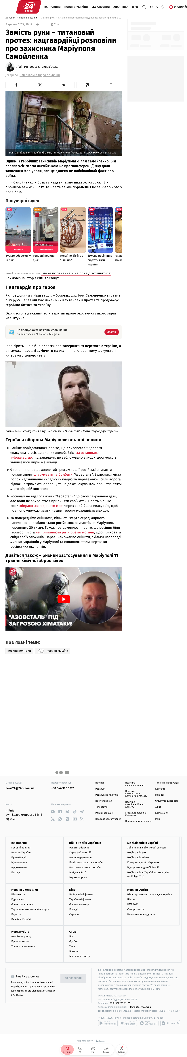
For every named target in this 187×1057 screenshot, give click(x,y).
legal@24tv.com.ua (140, 1007)
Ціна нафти (18, 894)
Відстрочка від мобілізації (143, 867)
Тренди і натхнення (23, 946)
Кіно (72, 889)
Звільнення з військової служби (146, 847)
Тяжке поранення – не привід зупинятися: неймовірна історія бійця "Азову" (58, 275)
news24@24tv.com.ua (20, 788)
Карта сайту (161, 813)
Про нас (99, 783)
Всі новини (52, 6)
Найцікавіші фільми (81, 894)
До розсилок (73, 978)
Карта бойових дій (80, 852)
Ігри (135, 6)
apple (128, 1023)
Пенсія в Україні (21, 919)
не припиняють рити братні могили (65, 532)
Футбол (73, 941)
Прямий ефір (19, 857)
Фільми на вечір (79, 904)
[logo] (29, 7)
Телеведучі (101, 807)
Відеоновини (19, 862)
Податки (16, 914)
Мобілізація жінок (138, 857)
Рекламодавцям (104, 813)
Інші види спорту (79, 956)
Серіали (74, 914)
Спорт (73, 931)
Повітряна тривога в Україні (86, 862)
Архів (158, 807)
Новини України (76, 6)
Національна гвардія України (40, 75)
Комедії (73, 909)
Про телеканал (103, 801)
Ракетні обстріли (79, 847)
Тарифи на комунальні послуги (30, 909)
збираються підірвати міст (41, 506)
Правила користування (108, 819)
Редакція (100, 789)
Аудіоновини (19, 867)
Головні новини (20, 847)
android (108, 1023)
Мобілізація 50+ (136, 852)
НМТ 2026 (132, 904)
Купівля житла (20, 941)
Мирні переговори (80, 857)
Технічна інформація (167, 783)
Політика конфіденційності (135, 784)
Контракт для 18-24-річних (143, 862)
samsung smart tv (170, 1023)
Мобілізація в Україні (142, 843)
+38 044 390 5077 (62, 788)
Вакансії (159, 795)
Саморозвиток (136, 909)
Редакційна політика (107, 795)
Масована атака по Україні (85, 867)
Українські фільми (80, 899)
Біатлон (74, 951)
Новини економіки (24, 889)
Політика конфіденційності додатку (135, 804)
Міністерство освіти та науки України (149, 894)
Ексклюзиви (101, 6)
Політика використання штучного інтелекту (136, 793)
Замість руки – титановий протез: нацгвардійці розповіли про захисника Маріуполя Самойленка (81, 18)
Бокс (72, 936)
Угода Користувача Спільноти (135, 814)
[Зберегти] (111, 85)
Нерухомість (20, 931)
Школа (131, 899)
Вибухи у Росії (77, 872)
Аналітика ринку (21, 936)
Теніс (72, 946)
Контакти (160, 789)
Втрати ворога (78, 877)
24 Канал (10, 18)
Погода (15, 872)
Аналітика (121, 6)
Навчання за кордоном (141, 914)
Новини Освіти (137, 889)
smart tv (149, 1023)
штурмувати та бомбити (53, 475)
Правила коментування (138, 821)
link (52, 811)
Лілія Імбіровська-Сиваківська (37, 66)
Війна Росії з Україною (85, 843)
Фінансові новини (22, 904)
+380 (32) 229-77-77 (119, 1003)
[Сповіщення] (162, 7)
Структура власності (166, 801)
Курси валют (18, 899)
